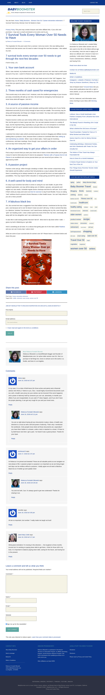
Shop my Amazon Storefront (79, 82)
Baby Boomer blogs (89, 182)
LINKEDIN (42, 681)
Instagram (73, 80)
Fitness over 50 (86, 198)
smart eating (81, 236)
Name (8, 597)
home (91, 207)
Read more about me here (78, 65)
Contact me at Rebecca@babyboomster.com (84, 70)
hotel (96, 207)
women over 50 (34, 298)
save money (26, 298)
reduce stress (74, 223)
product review (76, 219)
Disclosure (72, 653)
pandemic (86, 214)
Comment (9, 574)
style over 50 (92, 236)
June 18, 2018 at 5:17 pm (26, 537)
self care (90, 227)
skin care (73, 236)
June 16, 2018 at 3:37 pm (26, 380)
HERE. (53, 661)
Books (81, 191)
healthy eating (76, 207)
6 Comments (27, 41)
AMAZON (70, 681)
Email (8, 606)
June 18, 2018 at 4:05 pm (26, 512)
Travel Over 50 (77, 240)
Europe (86, 194)
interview (85, 210)
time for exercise (35, 192)
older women (76, 214)
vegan (88, 240)
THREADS (57, 681)
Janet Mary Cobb (23, 535)
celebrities (96, 191)
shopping (87, 231)
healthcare (83, 203)
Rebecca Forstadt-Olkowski (30, 412)
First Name (9, 310)
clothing (73, 195)
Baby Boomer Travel (81, 186)
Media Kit (73, 73)
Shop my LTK (93, 82)
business (88, 191)
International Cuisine (75, 210)
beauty (95, 187)
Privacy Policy (10, 29)
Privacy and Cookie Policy (52, 689)
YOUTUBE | (64, 681)
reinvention (83, 223)
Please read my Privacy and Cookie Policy (81, 656)
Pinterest (88, 80)
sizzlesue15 (22, 451)
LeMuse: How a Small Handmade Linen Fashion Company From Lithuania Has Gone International (84, 116)
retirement (19, 298)
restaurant (91, 223)
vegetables (74, 244)
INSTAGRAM (35, 681)
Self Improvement (76, 231)
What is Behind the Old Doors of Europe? (83, 128)
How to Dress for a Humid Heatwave (82, 158)
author (78, 182)
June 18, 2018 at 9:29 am (29, 483)
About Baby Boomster (11, 649)
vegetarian (82, 244)
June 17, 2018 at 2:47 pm (26, 454)
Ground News (88, 87)
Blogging (74, 191)
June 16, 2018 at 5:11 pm (29, 414)
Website (8, 615)
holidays (86, 207)
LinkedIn (81, 80)
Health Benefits (74, 202)
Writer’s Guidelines (76, 77)
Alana (20, 378)
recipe (86, 219)
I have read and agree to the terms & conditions (22, 328)
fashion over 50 (75, 198)
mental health (93, 210)
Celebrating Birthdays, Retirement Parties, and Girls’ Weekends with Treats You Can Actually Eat (83, 146)
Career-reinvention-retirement (20, 296)
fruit (95, 198)
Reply (10, 405)
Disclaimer (72, 649)
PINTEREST (50, 681)
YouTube (95, 80)
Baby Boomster (21, 10)
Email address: (11, 319)
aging (72, 182)
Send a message (10, 653)
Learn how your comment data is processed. (46, 637)
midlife (14, 298)
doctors (80, 194)
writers (92, 248)
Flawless (62, 227)
